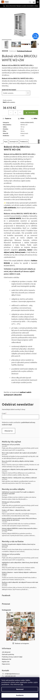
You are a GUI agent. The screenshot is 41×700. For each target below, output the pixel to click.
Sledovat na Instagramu (22, 643)
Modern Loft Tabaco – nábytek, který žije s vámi (16, 510)
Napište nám (5, 661)
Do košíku (32, 112)
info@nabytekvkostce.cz (12, 673)
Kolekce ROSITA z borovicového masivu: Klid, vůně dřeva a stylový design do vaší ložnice (19, 519)
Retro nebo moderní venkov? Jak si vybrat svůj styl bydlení (19, 453)
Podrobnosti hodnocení (24, 51)
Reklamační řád (6, 659)
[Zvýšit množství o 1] (20, 112)
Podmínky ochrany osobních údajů (12, 657)
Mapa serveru (6, 664)
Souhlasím (20, 695)
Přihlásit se (8, 431)
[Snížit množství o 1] (11, 112)
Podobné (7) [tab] (24, 141)
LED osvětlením (10, 208)
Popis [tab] (5, 141)
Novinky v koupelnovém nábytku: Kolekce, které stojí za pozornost (18, 545)
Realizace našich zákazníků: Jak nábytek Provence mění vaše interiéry (20, 583)
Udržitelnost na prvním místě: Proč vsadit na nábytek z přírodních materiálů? (18, 492)
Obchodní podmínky (8, 654)
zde (21, 684)
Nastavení (19, 689)
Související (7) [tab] (14, 141)
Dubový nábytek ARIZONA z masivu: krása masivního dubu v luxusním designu (19, 529)
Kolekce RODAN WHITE (27, 122)
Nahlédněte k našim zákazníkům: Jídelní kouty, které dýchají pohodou (20, 563)
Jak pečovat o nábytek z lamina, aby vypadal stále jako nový (19, 469)
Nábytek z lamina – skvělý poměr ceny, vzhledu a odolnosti (19, 477)
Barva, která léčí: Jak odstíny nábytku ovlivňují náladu (18, 461)
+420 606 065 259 (10, 676)
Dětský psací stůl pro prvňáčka (11, 444)
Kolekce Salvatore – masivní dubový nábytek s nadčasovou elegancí (19, 573)
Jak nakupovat (6, 652)
